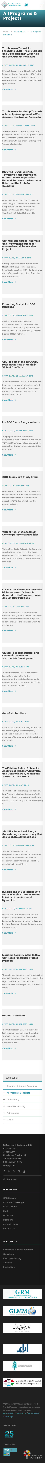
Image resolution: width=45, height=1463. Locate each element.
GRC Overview (10, 1198)
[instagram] (19, 1171)
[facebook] (5, 1171)
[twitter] (14, 1171)
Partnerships (9, 1228)
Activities (7, 1262)
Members (8, 1219)
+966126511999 (14, 1158)
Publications (13, 1113)
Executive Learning (16, 1106)
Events (10, 1119)
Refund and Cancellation (15, 1413)
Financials (8, 1215)
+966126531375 (15, 1161)
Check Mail (10, 1179)
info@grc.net (9, 1165)
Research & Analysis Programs (22, 1086)
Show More (7, 89)
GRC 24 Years (10, 1206)
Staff (5, 1211)
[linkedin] (9, 1171)
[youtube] (24, 1171)
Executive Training (12, 1258)
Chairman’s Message (13, 1202)
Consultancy (13, 1099)
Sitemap (8, 1416)
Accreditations (10, 1224)
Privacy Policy (34, 1413)
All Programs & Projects (18, 1092)
